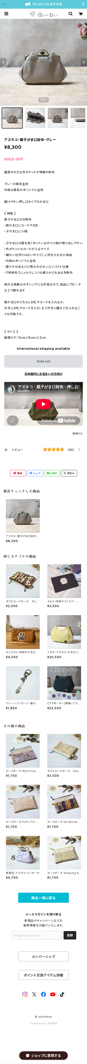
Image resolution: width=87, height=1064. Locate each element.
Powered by (39, 1023)
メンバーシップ (43, 956)
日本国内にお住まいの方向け (43, 374)
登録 (70, 935)
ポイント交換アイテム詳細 (44, 975)
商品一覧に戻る (43, 898)
